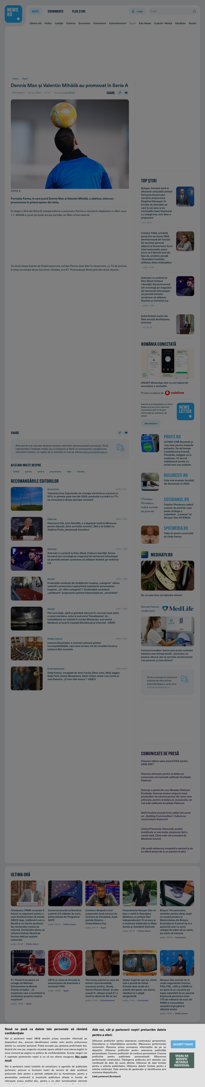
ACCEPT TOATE (183, 1044)
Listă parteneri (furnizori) (106, 1076)
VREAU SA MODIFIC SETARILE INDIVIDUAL (182, 1060)
